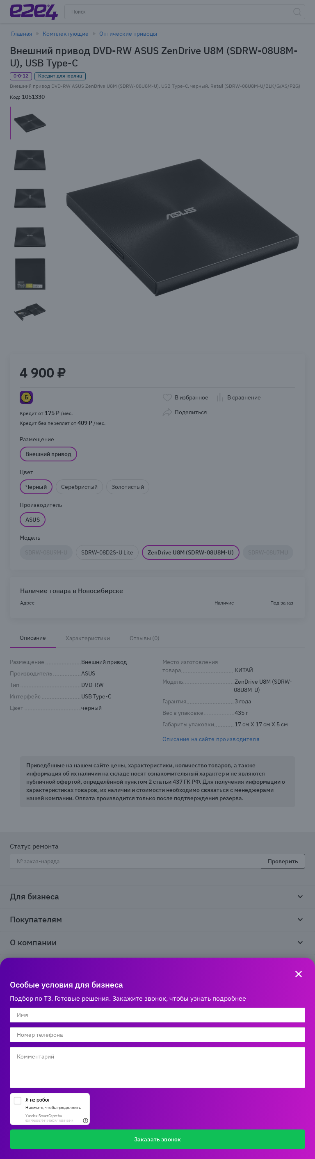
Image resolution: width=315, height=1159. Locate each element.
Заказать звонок (157, 1139)
